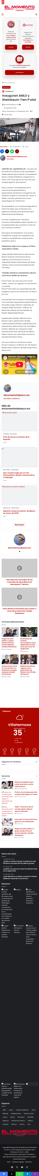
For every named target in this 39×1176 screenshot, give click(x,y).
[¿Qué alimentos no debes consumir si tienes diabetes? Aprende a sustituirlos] (31, 896)
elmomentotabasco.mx (11, 104)
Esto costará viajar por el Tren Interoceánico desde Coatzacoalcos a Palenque (19, 475)
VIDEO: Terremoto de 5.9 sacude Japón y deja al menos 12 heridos (24, 809)
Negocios (6, 1121)
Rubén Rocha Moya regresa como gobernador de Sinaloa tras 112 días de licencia (28, 670)
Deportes (5, 1113)
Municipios (21, 1117)
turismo (22, 1124)
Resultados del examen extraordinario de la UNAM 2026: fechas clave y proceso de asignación (28, 644)
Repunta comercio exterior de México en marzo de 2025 (19, 512)
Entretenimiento (16, 1113)
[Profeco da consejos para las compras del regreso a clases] (7, 797)
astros (11, 1110)
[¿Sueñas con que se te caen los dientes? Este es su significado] (19, 892)
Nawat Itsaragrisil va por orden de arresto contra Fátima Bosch (24, 784)
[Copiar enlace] (17, 151)
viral (28, 1124)
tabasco (14, 1124)
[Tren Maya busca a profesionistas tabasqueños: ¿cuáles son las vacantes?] (7, 1089)
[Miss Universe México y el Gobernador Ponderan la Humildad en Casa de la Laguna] (19, 1090)
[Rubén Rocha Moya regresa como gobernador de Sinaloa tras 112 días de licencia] (28, 659)
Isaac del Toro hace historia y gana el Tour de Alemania (26, 820)
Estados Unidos (29, 1113)
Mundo (12, 1117)
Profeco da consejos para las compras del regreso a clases (26, 793)
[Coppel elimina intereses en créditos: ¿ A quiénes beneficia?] (7, 931)
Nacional (12, 83)
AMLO (4, 1110)
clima (33, 1110)
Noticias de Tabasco (18, 1121)
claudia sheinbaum (22, 1110)
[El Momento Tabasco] (19, 8)
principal (20, 525)
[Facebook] (2, 151)
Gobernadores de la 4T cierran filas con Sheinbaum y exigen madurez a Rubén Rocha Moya (9, 670)
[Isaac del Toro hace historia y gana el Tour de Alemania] (7, 822)
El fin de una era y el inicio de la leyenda (16, 438)
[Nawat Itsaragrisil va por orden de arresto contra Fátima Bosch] (7, 785)
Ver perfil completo (12, 399)
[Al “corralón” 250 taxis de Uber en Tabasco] (19, 929)
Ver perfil (10, 159)
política (30, 1121)
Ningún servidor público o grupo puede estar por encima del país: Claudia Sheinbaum (9, 643)
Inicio (5, 83)
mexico (5, 1117)
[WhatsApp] (12, 151)
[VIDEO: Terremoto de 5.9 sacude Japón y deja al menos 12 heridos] (7, 811)
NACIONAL (30, 1117)
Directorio (28, 1162)
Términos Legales (18, 1162)
